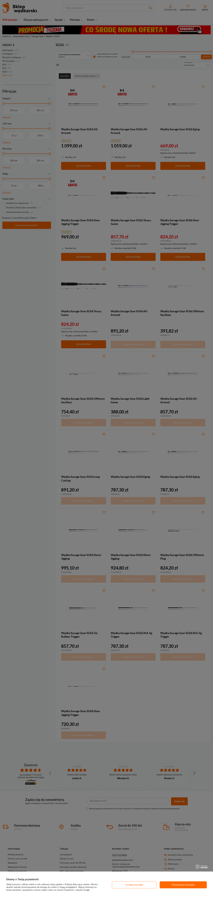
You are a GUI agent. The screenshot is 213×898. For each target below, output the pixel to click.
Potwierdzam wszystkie (183, 884)
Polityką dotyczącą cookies (77, 884)
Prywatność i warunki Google (76, 890)
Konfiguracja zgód (134, 884)
